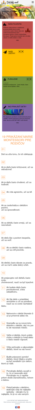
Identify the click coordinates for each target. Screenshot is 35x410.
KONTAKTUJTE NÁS (20, 18)
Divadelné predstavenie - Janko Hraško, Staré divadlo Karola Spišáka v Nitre (15, 85)
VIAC (17, 40)
